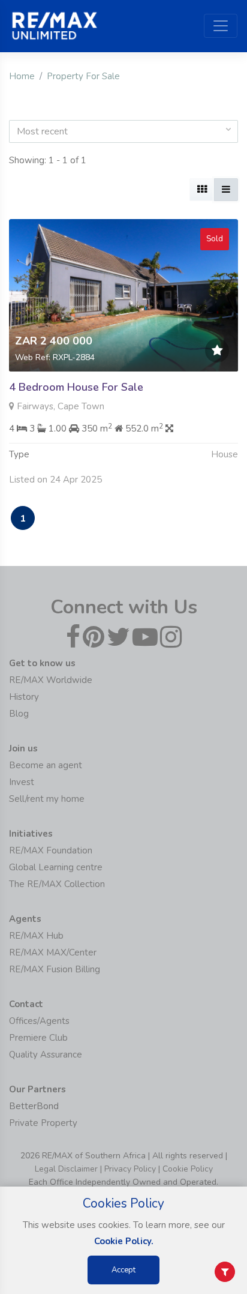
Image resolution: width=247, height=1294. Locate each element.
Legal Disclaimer (66, 1169)
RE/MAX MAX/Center (53, 952)
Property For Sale (83, 76)
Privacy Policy (130, 1169)
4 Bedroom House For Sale (76, 387)
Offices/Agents (39, 1021)
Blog (19, 714)
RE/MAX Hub (36, 936)
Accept (123, 1270)
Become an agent (45, 765)
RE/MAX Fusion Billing (54, 969)
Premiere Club (38, 1038)
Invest (21, 782)
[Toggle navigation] (220, 26)
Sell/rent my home (47, 799)
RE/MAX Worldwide (50, 680)
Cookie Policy (187, 1169)
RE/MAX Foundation (50, 850)
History (24, 697)
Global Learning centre (56, 867)
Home (22, 76)
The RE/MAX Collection (57, 884)
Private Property (43, 1123)
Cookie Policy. (123, 1241)
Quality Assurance (45, 1055)
